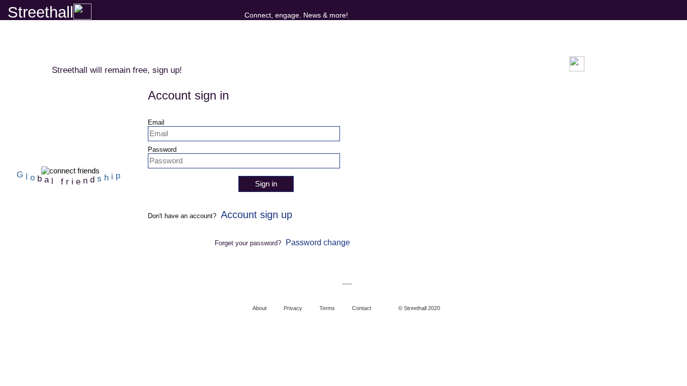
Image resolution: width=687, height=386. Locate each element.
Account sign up (256, 214)
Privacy (293, 308)
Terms (327, 308)
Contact (361, 308)
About (259, 308)
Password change (318, 242)
